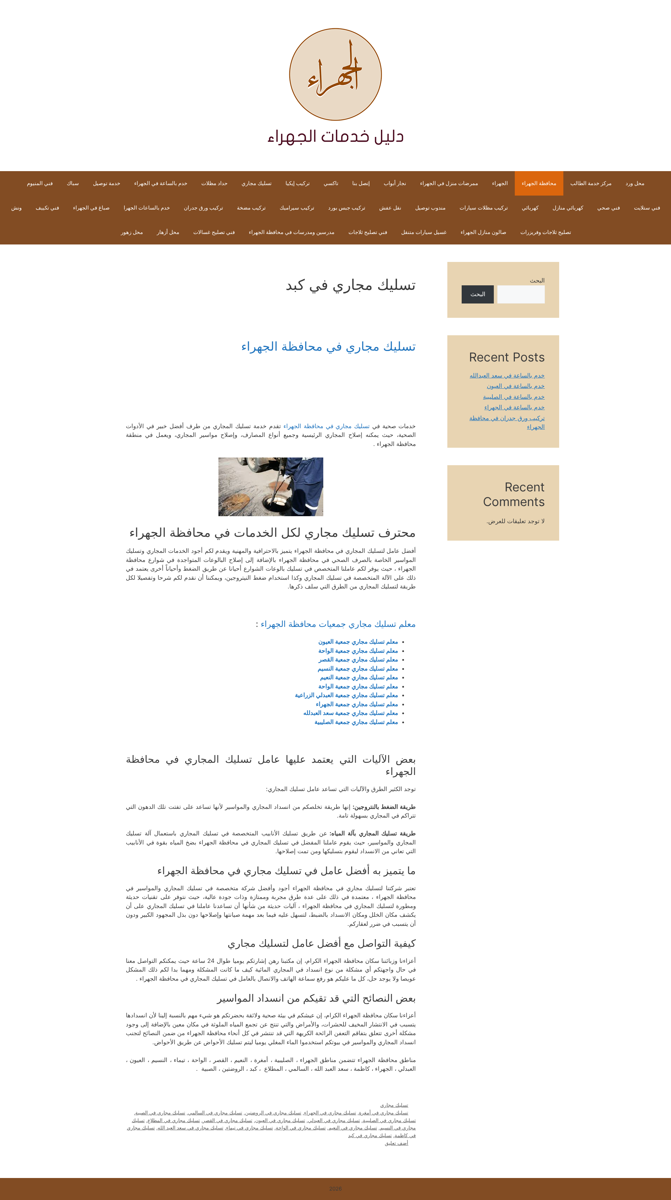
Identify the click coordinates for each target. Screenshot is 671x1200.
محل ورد (635, 183)
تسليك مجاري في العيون (280, 1120)
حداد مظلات (214, 183)
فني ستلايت (647, 207)
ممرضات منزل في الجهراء (449, 183)
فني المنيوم (40, 183)
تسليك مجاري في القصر (227, 1120)
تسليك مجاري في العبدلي (334, 1120)
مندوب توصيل (430, 207)
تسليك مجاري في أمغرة (383, 1112)
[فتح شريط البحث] (103, 232)
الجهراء (500, 183)
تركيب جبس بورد (346, 207)
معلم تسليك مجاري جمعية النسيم (358, 668)
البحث (537, 280)
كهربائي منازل (568, 207)
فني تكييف (47, 207)
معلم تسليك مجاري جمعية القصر (358, 659)
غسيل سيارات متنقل (424, 232)
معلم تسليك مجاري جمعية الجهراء (357, 704)
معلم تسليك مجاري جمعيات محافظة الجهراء (338, 624)
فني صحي (608, 207)
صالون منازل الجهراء (483, 232)
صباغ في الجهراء (91, 207)
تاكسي (331, 183)
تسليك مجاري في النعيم (353, 1128)
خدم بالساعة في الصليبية (514, 396)
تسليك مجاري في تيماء (249, 1128)
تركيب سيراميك (297, 207)
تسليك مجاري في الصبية (160, 1112)
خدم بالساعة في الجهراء (160, 183)
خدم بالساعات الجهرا (147, 207)
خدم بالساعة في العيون (516, 385)
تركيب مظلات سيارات (484, 207)
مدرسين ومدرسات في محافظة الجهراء (291, 232)
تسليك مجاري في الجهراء (330, 1112)
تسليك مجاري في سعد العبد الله (190, 1128)
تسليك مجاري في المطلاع (173, 1120)
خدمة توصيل (106, 183)
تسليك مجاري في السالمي (215, 1112)
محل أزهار (168, 232)
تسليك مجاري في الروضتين (273, 1112)
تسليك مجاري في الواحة (301, 1128)
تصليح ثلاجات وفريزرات (545, 232)
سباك (73, 183)
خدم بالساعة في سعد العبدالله (507, 375)
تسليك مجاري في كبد (370, 1135)
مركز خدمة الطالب (591, 183)
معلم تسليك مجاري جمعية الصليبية (356, 721)
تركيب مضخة (251, 207)
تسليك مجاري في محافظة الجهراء (328, 346)
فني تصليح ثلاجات (367, 232)
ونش (16, 207)
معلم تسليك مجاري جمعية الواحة (358, 650)
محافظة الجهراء (539, 183)
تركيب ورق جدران (203, 207)
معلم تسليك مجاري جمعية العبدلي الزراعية (346, 695)
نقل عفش (390, 207)
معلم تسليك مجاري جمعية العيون (358, 641)
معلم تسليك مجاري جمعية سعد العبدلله (350, 712)
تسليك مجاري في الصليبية (389, 1120)
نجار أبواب (395, 183)
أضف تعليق (396, 1143)
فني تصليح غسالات (214, 232)
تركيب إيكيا (298, 183)
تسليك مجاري (256, 183)
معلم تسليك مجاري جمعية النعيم (359, 677)
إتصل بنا (361, 183)
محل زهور (132, 232)
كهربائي (530, 207)
